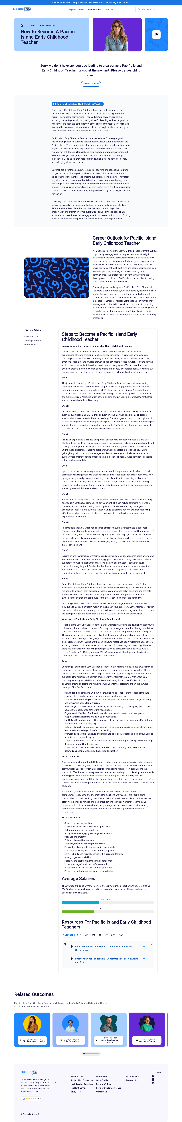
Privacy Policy (132, 1076)
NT (106, 935)
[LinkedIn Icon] (153, 1083)
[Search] (139, 9)
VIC (86, 935)
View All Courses (91, 83)
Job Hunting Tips (78, 1088)
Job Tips (109, 9)
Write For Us (102, 1080)
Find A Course (94, 9)
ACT (113, 935)
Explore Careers (76, 9)
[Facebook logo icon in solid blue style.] (153, 1076)
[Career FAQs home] (22, 9)
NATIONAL (68, 935)
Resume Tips (77, 1076)
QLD (79, 935)
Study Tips (76, 1091)
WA (93, 935)
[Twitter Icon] (153, 1079)
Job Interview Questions (82, 1084)
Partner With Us (103, 1084)
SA (99, 935)
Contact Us (101, 1091)
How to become (47, 25)
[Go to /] (22, 25)
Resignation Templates (82, 1080)
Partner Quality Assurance (108, 1088)
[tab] (84, 1053)
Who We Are (101, 1076)
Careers (31, 25)
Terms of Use (132, 1080)
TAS (121, 935)
